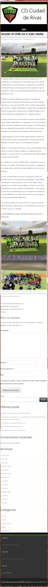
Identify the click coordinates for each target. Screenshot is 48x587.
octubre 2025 (5, 455)
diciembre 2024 (6, 466)
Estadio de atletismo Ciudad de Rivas (13, 559)
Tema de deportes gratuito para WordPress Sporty (16, 582)
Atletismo (4, 293)
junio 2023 (4, 495)
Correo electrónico (7, 369)
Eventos (3, 520)
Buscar (2, 396)
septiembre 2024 (6, 473)
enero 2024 (4, 488)
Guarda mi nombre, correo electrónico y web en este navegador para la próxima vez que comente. (23, 382)
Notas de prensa (6, 523)
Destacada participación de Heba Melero (13, 430)
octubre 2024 (5, 470)
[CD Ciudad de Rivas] (23, 23)
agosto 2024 (5, 477)
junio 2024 (4, 481)
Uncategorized (5, 531)
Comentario (4, 330)
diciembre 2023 (6, 492)
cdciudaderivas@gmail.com (10, 545)
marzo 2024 (4, 484)
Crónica (22, 291)
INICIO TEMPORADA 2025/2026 (11, 426)
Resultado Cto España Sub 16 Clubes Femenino (16, 413)
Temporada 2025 (34, 293)
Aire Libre (39, 291)
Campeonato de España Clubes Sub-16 (13, 423)
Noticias (3, 527)
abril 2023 (4, 503)
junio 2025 (4, 459)
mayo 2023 (4, 499)
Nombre (3, 362)
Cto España (11, 293)
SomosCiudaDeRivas (21, 293)
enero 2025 (4, 463)
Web (1, 375)
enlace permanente (14, 296)
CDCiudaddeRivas (27, 39)
